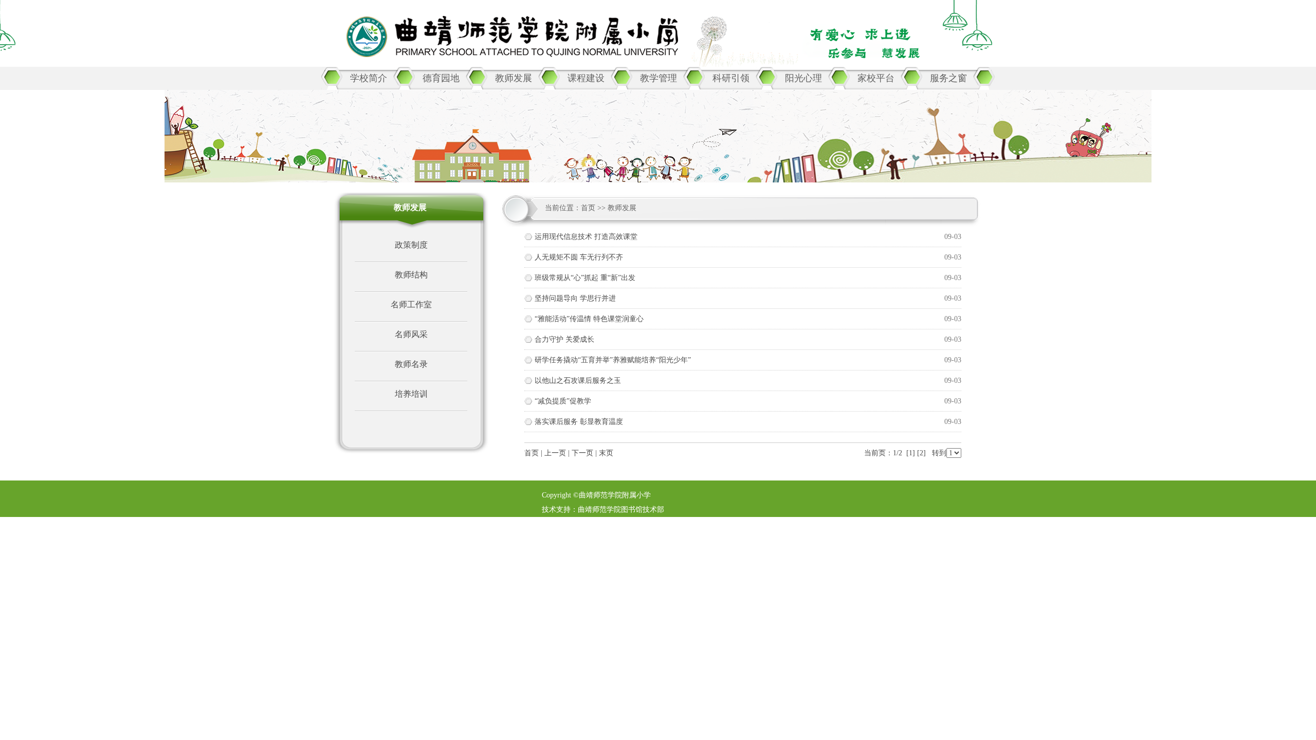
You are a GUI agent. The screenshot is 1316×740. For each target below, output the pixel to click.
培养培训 (411, 394)
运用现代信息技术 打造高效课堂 (586, 236)
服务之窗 (948, 78)
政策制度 (411, 244)
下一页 (582, 453)
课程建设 (586, 78)
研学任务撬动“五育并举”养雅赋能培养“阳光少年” (613, 360)
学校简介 (368, 78)
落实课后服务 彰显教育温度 (579, 421)
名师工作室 (411, 304)
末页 (606, 453)
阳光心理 (803, 78)
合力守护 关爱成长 (564, 339)
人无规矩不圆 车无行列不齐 (579, 257)
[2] (921, 453)
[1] (910, 453)
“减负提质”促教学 (563, 401)
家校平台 (875, 78)
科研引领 (731, 78)
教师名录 (411, 364)
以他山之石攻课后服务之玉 (578, 380)
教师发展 (513, 78)
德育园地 (441, 78)
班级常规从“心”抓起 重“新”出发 (585, 278)
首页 (588, 208)
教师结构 (411, 274)
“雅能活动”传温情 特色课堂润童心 (589, 319)
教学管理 (658, 78)
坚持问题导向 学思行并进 (575, 298)
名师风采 (411, 334)
